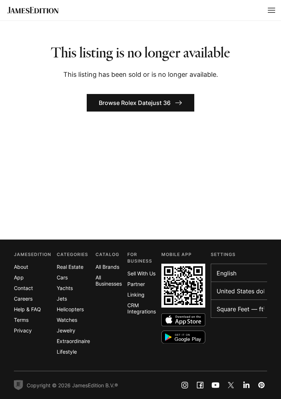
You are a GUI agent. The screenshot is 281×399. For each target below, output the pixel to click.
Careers (23, 299)
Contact (23, 288)
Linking (136, 294)
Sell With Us (141, 273)
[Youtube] (215, 385)
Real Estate (70, 267)
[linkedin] (246, 385)
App (19, 277)
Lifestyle (67, 352)
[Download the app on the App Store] (183, 319)
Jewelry (66, 330)
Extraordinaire (73, 341)
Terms (21, 320)
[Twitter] (230, 385)
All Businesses (108, 280)
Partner (136, 284)
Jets (62, 299)
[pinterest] (261, 385)
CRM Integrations (141, 308)
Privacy (23, 330)
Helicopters (70, 309)
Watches (67, 320)
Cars (62, 277)
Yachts (65, 288)
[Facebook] (200, 385)
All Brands (107, 267)
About (21, 267)
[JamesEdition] (33, 10)
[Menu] (271, 10)
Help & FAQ (27, 309)
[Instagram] (184, 385)
